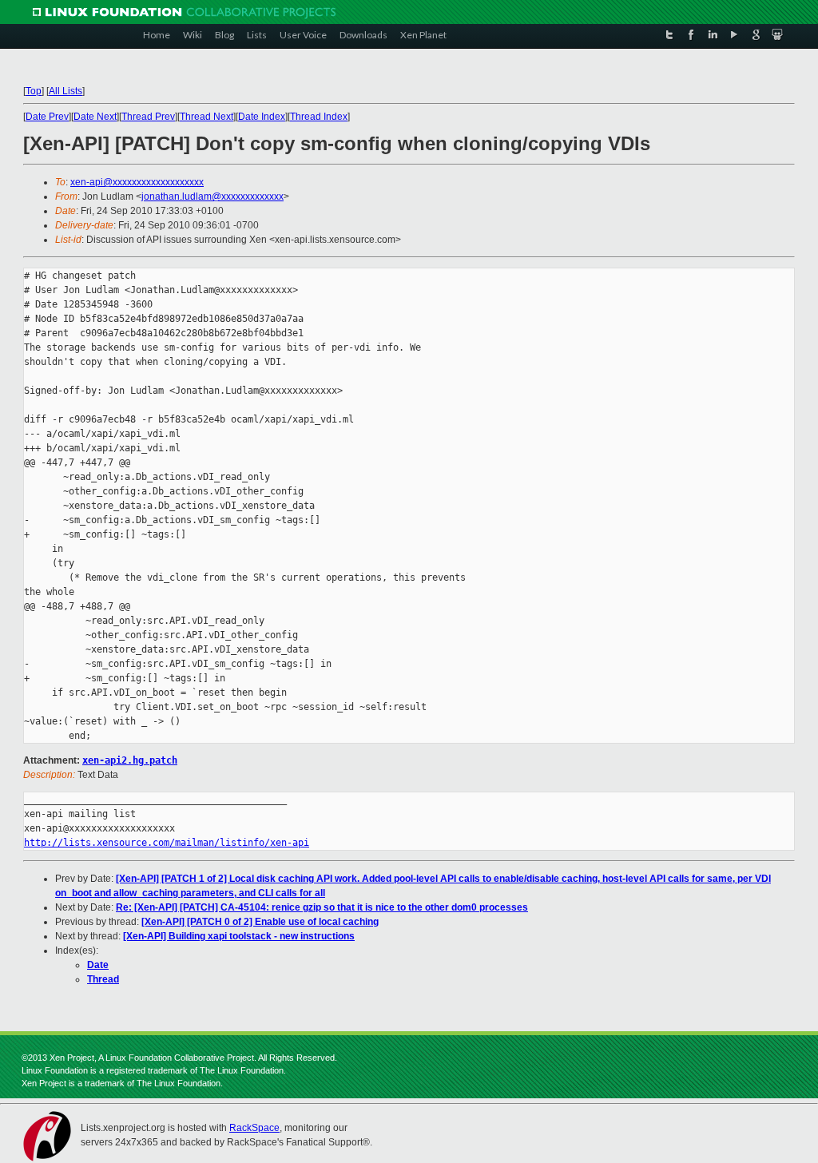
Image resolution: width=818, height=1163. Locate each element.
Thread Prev (148, 116)
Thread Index (318, 116)
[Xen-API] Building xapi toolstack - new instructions (239, 936)
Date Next (95, 116)
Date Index (261, 116)
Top (34, 91)
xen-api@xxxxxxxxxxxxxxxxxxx (137, 182)
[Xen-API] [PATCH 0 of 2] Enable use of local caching (260, 921)
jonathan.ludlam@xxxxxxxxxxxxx (212, 196)
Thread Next (206, 116)
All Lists (65, 91)
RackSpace (254, 1127)
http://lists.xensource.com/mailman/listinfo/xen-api (166, 842)
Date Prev (47, 116)
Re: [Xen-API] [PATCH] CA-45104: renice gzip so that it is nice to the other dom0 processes (322, 907)
